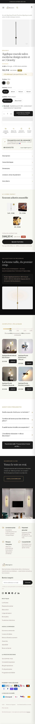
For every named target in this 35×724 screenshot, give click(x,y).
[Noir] (3, 82)
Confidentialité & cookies (24, 704)
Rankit (28, 712)
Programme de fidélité (8, 672)
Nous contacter (6, 648)
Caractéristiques (17, 162)
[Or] (8, 82)
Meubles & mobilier (7, 606)
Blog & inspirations (7, 665)
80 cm (13, 91)
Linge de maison (7, 613)
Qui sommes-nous (7, 658)
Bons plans (5, 616)
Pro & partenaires (7, 669)
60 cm (5, 91)
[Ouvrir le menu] (3, 7)
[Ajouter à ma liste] (27, 44)
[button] (17, 119)
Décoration (5, 609)
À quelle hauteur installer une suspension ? (16, 427)
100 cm (20, 91)
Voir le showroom (14, 478)
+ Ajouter (12, 361)
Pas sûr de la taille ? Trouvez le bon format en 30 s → (17, 445)
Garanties (5, 641)
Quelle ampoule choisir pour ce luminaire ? (15, 412)
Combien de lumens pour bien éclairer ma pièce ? (15, 419)
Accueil (4, 15)
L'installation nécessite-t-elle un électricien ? (13, 435)
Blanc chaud (7, 100)
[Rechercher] (17, 7)
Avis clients (17, 181)
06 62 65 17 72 (8, 147)
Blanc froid (18, 100)
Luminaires (5, 602)
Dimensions (17, 168)
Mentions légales (11, 704)
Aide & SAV (5, 644)
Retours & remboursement (9, 637)
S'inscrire (27, 582)
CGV (3, 704)
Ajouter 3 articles (17, 242)
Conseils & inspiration (8, 662)
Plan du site (5, 708)
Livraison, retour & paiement (17, 175)
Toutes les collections (8, 620)
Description (17, 156)
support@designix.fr (26, 147)
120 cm (28, 91)
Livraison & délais (7, 634)
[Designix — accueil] (10, 7)
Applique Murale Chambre (14, 15)
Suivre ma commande (8, 630)
